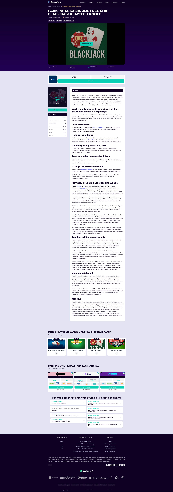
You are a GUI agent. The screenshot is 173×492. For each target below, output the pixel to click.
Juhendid (115, 2)
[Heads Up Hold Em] (116, 347)
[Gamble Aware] (100, 477)
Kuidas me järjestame (110, 448)
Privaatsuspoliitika (110, 451)
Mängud (91, 2)
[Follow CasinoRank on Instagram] (110, 465)
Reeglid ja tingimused (66, 490)
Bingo (61, 441)
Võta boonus (90, 81)
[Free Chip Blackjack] (96, 347)
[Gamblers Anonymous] (116, 477)
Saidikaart (109, 490)
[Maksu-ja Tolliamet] (53, 477)
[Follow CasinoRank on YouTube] (117, 465)
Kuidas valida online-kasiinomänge (85, 444)
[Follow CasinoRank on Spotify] (120, 465)
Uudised (123, 2)
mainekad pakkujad (90, 139)
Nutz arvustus (60, 389)
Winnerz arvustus (112, 389)
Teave (110, 441)
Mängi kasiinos (86, 43)
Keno (62, 444)
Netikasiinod (82, 2)
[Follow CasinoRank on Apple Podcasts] (123, 465)
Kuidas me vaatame (110, 446)
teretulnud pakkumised (98, 127)
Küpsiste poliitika (89, 490)
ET (49, 465)
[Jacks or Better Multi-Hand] (56, 347)
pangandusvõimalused (86, 169)
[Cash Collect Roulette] (76, 347)
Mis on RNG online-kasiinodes (85, 448)
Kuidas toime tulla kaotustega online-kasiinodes (85, 451)
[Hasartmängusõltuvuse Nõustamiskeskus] (67, 477)
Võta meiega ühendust (110, 444)
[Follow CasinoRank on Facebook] (107, 465)
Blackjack (79, 186)
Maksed (107, 2)
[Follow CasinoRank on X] (114, 465)
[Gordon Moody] (82, 477)
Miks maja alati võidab (85, 441)
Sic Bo (61, 446)
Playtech (64, 117)
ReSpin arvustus (86, 389)
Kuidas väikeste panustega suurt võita (85, 446)
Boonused (99, 2)
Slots (62, 448)
